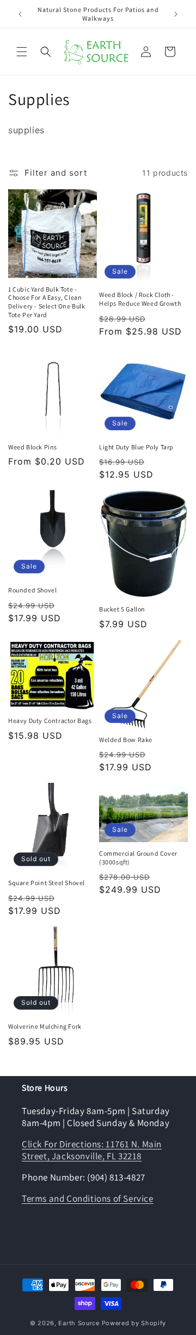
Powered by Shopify (134, 1323)
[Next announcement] (176, 14)
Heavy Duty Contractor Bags (50, 720)
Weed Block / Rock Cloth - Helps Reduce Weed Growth (140, 299)
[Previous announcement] (20, 14)
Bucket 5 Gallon (122, 609)
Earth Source (78, 1323)
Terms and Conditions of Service (88, 1198)
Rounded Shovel (32, 590)
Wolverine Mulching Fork (45, 1026)
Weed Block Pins (32, 447)
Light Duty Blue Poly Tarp (136, 447)
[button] (22, 52)
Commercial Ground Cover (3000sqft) (138, 857)
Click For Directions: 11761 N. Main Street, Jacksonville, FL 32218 (92, 1150)
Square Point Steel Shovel (46, 883)
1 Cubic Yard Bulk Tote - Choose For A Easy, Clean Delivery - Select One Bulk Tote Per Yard (46, 302)
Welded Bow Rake (125, 740)
